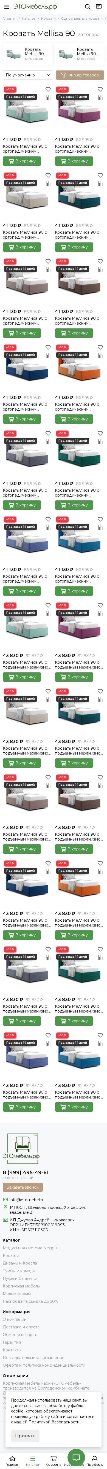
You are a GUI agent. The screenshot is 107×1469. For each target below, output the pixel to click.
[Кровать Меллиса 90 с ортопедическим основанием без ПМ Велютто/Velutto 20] (79, 195)
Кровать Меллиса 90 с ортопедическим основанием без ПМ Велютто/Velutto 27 (77, 407)
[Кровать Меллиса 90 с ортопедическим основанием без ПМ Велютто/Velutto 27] (79, 367)
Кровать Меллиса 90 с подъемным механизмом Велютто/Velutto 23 (79, 837)
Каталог (29, 18)
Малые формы (17, 1293)
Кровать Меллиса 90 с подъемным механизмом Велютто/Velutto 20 (79, 751)
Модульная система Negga (30, 1247)
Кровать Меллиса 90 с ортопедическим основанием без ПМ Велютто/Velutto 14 (25, 149)
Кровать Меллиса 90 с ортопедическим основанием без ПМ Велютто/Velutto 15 (77, 149)
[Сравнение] (48, 97)
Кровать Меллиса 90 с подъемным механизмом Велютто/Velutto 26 (27, 923)
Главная (9, 18)
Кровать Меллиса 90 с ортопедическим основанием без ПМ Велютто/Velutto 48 (25, 579)
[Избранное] (48, 89)
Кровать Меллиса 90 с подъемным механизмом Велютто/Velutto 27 (79, 923)
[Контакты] (98, 7)
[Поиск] (87, 7)
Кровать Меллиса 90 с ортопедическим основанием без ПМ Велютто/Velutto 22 (25, 321)
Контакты (12, 1350)
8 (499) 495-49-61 (26, 1173)
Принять (25, 1435)
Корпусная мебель (21, 1286)
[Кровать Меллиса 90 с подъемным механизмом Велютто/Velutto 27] (79, 883)
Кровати (48, 18)
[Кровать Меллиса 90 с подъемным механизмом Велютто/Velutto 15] (79, 625)
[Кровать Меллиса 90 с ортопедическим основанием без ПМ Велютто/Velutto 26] (27, 367)
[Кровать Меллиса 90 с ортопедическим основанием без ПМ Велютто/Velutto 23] (79, 281)
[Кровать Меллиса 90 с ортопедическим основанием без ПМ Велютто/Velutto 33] (79, 453)
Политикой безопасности (54, 1422)
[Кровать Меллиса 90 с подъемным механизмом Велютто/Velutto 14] (27, 625)
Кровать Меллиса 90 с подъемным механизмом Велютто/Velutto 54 (79, 1095)
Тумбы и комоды (19, 1270)
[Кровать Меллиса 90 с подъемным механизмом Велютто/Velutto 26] (27, 883)
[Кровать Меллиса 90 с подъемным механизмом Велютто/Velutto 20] (79, 711)
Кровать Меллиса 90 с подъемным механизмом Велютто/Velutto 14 (27, 665)
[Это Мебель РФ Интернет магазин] (35, 7)
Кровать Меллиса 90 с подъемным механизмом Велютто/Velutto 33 (79, 1009)
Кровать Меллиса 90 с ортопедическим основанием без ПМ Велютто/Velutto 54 (77, 579)
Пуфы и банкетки (20, 1278)
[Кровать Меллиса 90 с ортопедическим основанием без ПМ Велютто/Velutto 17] (27, 195)
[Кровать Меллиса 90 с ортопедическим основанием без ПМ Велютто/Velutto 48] (27, 539)
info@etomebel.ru (27, 1199)
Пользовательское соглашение (33, 1357)
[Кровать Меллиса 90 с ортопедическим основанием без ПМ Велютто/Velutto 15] (79, 109)
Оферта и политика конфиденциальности (44, 1365)
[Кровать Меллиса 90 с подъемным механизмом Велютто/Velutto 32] (27, 969)
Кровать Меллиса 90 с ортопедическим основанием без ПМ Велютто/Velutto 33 (77, 493)
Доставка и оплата (21, 1327)
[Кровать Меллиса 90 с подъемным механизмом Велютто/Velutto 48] (27, 1055)
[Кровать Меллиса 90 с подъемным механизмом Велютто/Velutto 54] (79, 1055)
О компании (15, 1319)
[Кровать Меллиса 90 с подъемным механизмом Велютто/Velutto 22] (27, 797)
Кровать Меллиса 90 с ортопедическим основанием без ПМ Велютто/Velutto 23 (77, 321)
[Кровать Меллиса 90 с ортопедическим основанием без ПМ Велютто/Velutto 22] (27, 281)
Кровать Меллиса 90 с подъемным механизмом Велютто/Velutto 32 (27, 1009)
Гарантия (12, 1342)
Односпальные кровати (82, 18)
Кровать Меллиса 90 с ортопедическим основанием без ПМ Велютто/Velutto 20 (77, 235)
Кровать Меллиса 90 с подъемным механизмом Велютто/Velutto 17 (27, 751)
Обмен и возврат (19, 1334)
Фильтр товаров (83, 75)
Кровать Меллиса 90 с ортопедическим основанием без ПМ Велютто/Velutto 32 (25, 493)
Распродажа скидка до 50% (30, 1301)
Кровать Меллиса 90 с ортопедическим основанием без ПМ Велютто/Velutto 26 (25, 407)
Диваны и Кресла (20, 1263)
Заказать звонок (23, 1187)
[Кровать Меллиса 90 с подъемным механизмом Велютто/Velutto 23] (79, 797)
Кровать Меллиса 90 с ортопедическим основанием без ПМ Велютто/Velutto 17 (25, 235)
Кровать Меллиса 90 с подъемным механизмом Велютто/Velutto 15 (79, 665)
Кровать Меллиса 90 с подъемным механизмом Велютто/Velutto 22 (27, 837)
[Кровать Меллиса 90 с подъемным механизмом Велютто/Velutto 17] (27, 711)
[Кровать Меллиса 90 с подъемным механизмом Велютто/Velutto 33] (79, 969)
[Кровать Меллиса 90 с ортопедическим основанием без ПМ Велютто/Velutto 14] (27, 109)
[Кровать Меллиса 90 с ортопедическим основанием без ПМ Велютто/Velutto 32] (27, 453)
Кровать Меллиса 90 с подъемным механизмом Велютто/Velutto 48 (27, 1095)
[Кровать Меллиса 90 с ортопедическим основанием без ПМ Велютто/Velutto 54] (79, 539)
